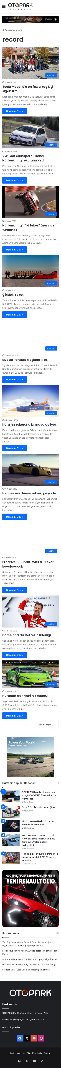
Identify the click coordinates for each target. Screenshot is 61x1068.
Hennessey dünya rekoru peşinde (29, 493)
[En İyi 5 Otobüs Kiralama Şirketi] (11, 812)
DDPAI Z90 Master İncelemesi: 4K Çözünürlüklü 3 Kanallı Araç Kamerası (39, 795)
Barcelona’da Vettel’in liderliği (26, 635)
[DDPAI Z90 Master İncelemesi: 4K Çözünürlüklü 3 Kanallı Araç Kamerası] (11, 796)
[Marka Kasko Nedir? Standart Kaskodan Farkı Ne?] (11, 826)
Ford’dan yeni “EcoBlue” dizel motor (19, 969)
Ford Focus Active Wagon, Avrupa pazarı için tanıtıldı (27, 950)
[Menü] (3, 7)
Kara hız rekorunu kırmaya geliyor (29, 424)
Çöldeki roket (13, 294)
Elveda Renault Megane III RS (25, 359)
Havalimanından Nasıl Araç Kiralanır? (19, 964)
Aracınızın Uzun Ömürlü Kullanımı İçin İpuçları (24, 959)
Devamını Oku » (14, 111)
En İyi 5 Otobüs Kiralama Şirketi (39, 807)
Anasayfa (9, 30)
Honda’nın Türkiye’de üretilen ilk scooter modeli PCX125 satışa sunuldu (40, 857)
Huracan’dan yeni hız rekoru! (25, 695)
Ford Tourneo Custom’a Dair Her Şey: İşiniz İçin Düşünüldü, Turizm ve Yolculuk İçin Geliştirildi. (38, 840)
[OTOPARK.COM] (20, 6)
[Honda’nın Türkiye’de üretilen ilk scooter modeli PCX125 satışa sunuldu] (11, 858)
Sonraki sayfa (44, 724)
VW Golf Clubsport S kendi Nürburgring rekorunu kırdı (23, 158)
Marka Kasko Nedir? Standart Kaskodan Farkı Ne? (39, 823)
